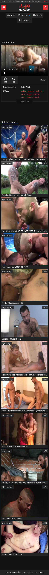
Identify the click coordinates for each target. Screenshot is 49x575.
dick (37, 91)
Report (43, 80)
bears (23, 97)
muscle (31, 91)
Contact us (39, 572)
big (42, 91)
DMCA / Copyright (13, 572)
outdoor (36, 94)
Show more (24, 101)
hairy (23, 94)
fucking (24, 91)
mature (30, 97)
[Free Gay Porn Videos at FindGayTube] (24, 7)
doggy (29, 94)
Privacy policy (27, 572)
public (37, 97)
